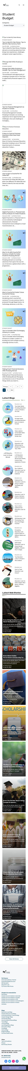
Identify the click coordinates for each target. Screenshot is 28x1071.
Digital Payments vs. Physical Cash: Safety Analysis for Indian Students (13, 213)
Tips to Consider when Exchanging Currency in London (13, 331)
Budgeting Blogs (6, 1031)
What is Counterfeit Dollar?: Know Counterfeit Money (13, 293)
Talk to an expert (14, 1068)
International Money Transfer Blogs (10, 1015)
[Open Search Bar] (19, 5)
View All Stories (14, 959)
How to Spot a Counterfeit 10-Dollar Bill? (12, 174)
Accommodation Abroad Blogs (9, 1020)
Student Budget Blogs (7, 1017)
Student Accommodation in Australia (11, 996)
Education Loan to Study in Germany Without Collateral (20, 496)
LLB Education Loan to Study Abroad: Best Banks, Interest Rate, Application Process (20, 458)
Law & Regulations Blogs (8, 1025)
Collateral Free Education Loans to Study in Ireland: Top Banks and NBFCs (20, 483)
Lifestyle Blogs (5, 1023)
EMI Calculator (5, 983)
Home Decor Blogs (6, 1026)
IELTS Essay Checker (7, 1044)
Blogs (3, 1010)
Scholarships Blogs (6, 1018)
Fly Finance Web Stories (7, 986)
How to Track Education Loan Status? (19, 571)
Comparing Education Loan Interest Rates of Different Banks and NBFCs (20, 533)
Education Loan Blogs (7, 1012)
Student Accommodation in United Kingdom (13, 1001)
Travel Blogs (5, 1022)
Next (12, 390)
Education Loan (5, 984)
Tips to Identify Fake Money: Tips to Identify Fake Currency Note (14, 43)
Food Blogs (4, 1028)
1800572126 (7, 1055)
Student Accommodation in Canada (11, 997)
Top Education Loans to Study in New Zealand (19, 558)
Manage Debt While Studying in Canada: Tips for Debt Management (13, 69)
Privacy (3, 1043)
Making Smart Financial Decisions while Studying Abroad (13, 370)
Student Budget (7, 40)
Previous (5, 386)
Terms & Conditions (6, 1041)
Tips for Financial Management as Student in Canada (13, 107)
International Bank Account (8, 981)
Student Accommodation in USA (10, 999)
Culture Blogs (5, 1030)
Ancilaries (4, 1004)
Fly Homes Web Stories (7, 1033)
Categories (5, 22)
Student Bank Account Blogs (9, 1013)
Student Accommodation (9, 992)
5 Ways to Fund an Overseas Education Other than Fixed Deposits (11, 135)
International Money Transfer (9, 980)
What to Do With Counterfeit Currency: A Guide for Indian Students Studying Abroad (11, 253)
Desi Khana (4, 994)
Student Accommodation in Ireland (10, 1002)
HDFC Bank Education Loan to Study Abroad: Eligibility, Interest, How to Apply (20, 546)
